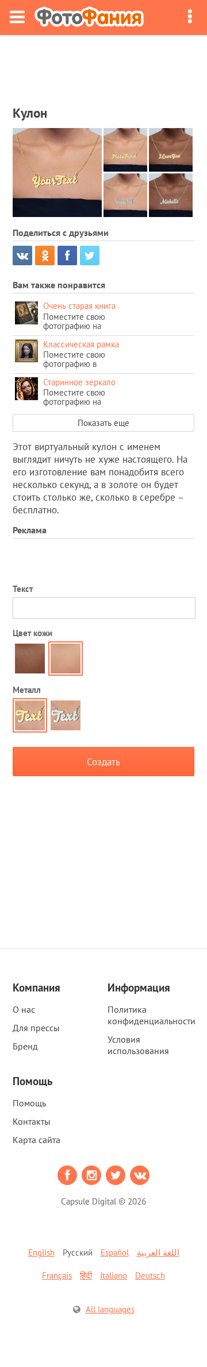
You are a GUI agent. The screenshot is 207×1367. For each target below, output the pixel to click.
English (41, 1252)
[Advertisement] (103, 66)
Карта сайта (36, 1139)
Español (115, 1252)
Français (57, 1275)
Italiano (113, 1275)
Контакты (32, 1121)
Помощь (29, 1103)
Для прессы (36, 1027)
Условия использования (138, 1044)
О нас (24, 1009)
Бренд (25, 1046)
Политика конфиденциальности (151, 1015)
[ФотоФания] (89, 17)
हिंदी (86, 1275)
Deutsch (150, 1275)
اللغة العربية (158, 1252)
